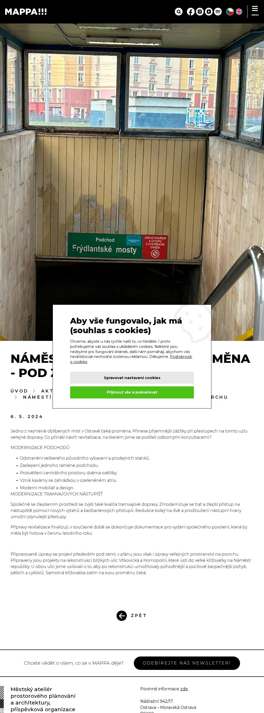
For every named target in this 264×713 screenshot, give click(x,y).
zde (184, 688)
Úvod (20, 391)
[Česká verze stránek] (230, 11)
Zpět (139, 615)
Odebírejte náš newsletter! (187, 663)
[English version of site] (239, 11)
